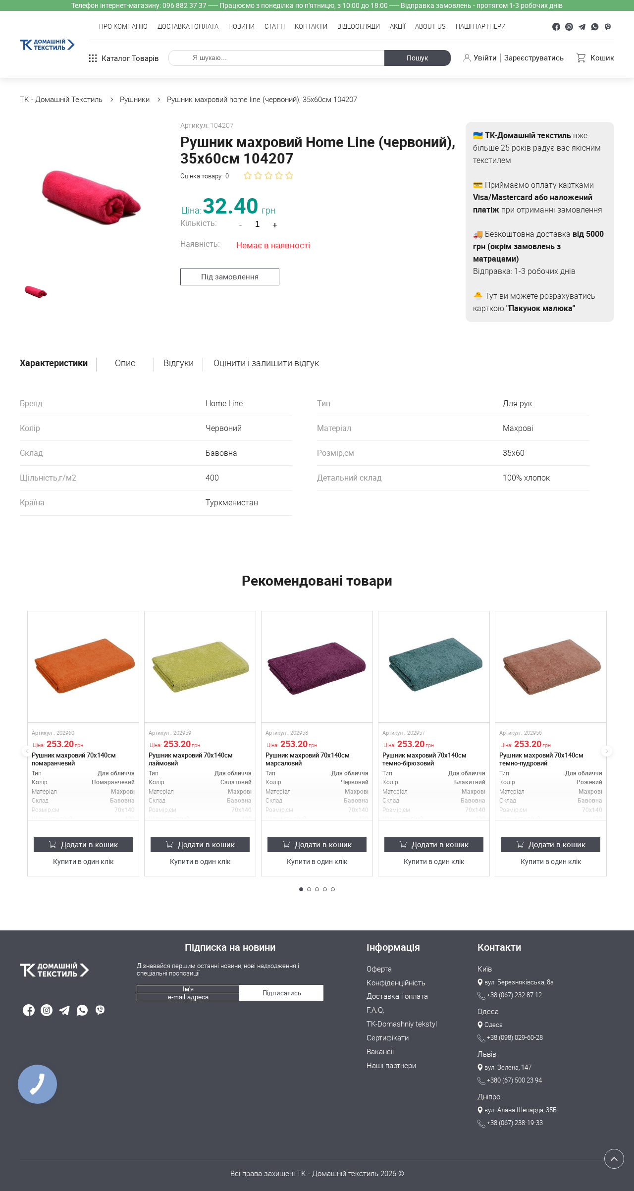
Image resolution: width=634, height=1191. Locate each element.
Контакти (311, 27)
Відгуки (178, 363)
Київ (484, 969)
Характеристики (54, 363)
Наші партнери (481, 27)
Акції (397, 27)
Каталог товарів (130, 58)
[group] (91, 193)
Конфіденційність (396, 982)
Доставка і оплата (188, 27)
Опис (125, 363)
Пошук (417, 57)
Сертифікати (388, 1037)
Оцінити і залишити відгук (266, 363)
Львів (486, 1054)
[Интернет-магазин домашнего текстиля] (73, 969)
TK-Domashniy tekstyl (402, 1024)
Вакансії (380, 1051)
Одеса (488, 1011)
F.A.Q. (376, 1010)
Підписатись (282, 992)
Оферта (379, 969)
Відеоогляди (358, 27)
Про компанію (123, 27)
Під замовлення (230, 276)
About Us (430, 27)
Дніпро (488, 1096)
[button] (301, 889)
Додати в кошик (89, 844)
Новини (241, 27)
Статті (274, 27)
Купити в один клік (83, 862)
